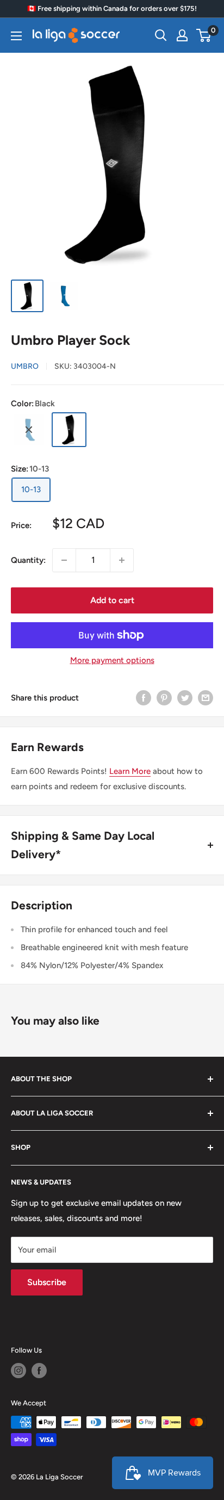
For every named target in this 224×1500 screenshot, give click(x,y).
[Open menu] (16, 36)
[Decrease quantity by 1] (64, 560)
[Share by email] (205, 697)
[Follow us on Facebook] (39, 1370)
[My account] (182, 35)
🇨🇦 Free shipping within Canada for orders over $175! (112, 8)
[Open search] (161, 35)
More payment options (112, 660)
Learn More (130, 771)
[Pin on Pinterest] (164, 697)
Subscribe (46, 1282)
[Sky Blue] (28, 429)
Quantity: (28, 560)
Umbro (25, 366)
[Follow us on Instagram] (18, 1370)
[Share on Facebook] (143, 697)
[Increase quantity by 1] (121, 560)
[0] (204, 35)
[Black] (69, 429)
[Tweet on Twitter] (184, 697)
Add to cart (112, 600)
